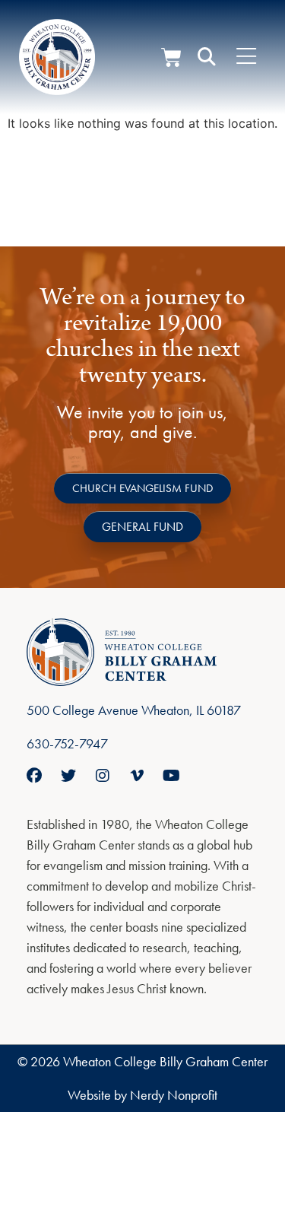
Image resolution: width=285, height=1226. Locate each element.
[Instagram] (102, 775)
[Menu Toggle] (246, 57)
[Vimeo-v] (136, 775)
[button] (206, 57)
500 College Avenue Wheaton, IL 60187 (134, 710)
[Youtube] (171, 775)
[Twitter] (68, 775)
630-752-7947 (67, 743)
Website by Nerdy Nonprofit (142, 1095)
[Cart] (171, 57)
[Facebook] (34, 775)
